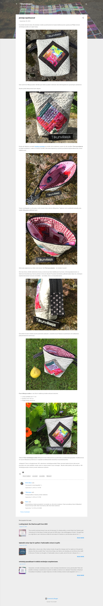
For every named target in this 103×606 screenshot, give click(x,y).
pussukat (35, 476)
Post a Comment (25, 512)
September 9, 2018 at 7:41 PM (33, 487)
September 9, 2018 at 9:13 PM (33, 497)
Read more (80, 538)
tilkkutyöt (49, 476)
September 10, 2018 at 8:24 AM (33, 508)
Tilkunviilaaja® (26, 4)
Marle (26, 502)
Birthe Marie (28, 483)
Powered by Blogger (52, 598)
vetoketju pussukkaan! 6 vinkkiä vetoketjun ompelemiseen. (38, 561)
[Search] (86, 4)
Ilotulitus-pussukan (40, 146)
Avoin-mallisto (26, 476)
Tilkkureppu (28, 492)
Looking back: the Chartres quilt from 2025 (33, 524)
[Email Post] (23, 473)
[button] (83, 18)
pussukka (42, 476)
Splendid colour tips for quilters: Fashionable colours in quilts (39, 543)
